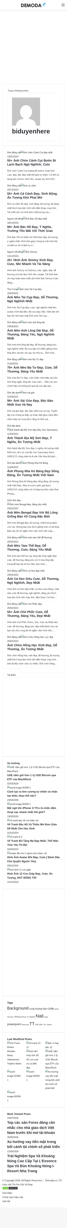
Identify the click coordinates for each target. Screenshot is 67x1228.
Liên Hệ (6, 1201)
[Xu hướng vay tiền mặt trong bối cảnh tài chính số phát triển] (52, 1088)
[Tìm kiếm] (57, 6)
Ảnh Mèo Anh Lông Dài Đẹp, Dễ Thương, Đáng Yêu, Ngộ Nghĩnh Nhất (30, 334)
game (57, 1009)
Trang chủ (12, 91)
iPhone (17, 1017)
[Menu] (63, 6)
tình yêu (39, 1024)
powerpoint (14, 1024)
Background (17, 1008)
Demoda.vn (51, 1180)
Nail (39, 1015)
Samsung (25, 1024)
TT (32, 1023)
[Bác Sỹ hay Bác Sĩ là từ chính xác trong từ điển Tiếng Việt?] (52, 1047)
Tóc (44, 1024)
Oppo (46, 1017)
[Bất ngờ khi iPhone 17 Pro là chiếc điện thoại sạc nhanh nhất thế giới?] (19, 804)
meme (32, 1017)
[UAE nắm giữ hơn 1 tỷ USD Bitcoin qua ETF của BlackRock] (33, 771)
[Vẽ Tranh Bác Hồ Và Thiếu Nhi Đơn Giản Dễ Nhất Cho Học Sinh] (22, 820)
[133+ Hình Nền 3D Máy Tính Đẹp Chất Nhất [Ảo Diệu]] (33, 1067)
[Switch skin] (3, 6)
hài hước (10, 1017)
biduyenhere (31, 131)
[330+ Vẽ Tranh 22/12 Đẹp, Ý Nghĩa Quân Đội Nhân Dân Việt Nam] (33, 1047)
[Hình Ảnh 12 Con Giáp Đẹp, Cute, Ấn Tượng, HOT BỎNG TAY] (19, 869)
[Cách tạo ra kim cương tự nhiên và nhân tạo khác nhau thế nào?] (19, 787)
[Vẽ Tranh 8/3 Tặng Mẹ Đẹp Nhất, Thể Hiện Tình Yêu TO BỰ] (14, 836)
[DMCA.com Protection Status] (10, 1189)
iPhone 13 (25, 1017)
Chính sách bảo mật (12, 1197)
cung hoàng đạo (38, 1008)
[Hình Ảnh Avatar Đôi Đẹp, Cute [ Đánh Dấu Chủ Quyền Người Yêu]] (27, 853)
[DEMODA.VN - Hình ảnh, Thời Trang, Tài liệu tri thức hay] (33, 5)
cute (51, 1008)
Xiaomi (49, 1024)
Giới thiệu (7, 1193)
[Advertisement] (33, 48)
